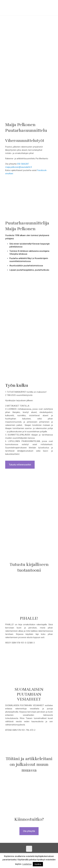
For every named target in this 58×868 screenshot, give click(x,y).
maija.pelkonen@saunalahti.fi (18, 167)
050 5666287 (23, 164)
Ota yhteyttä (29, 831)
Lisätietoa (27, 864)
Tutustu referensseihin (20, 464)
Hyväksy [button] (37, 864)
